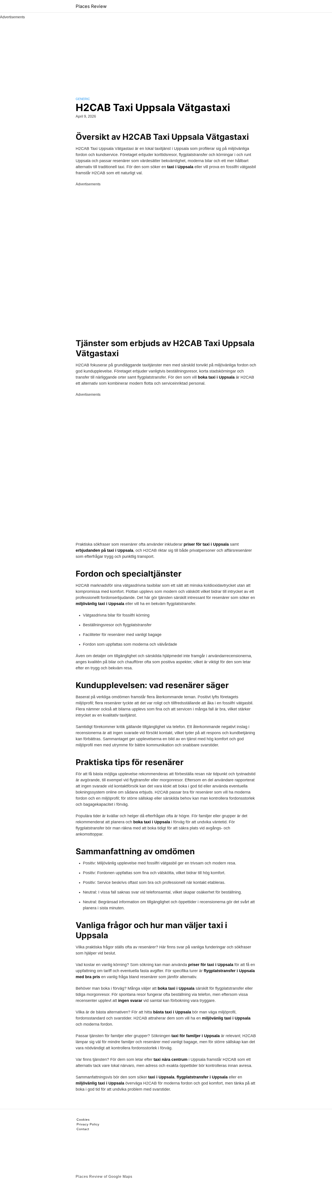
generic (83, 99)
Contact (83, 1129)
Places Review (91, 6)
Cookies (83, 1119)
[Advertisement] (166, 54)
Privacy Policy (88, 1124)
